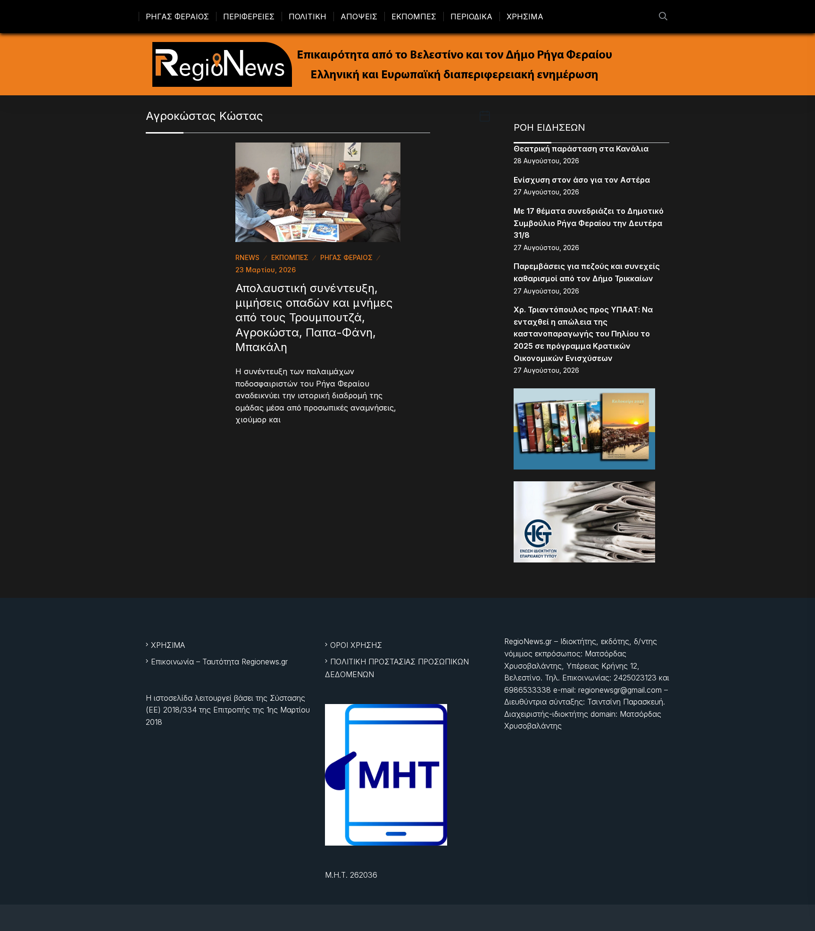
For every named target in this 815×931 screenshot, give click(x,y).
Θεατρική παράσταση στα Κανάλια (581, 148)
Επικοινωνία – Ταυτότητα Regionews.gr (219, 661)
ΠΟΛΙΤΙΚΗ (307, 16)
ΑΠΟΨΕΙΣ (359, 16)
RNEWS (247, 257)
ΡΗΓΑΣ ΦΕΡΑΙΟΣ (177, 16)
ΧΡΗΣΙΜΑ (525, 16)
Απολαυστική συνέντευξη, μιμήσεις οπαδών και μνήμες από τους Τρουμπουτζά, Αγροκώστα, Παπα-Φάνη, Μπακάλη (314, 317)
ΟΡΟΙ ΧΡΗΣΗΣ (356, 645)
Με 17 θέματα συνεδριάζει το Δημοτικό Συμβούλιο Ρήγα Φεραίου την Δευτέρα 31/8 (589, 223)
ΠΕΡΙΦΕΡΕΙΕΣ (248, 16)
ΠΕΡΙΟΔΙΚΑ (471, 16)
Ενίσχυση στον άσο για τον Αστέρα (582, 180)
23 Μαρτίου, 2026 (265, 270)
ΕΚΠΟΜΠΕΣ (413, 16)
